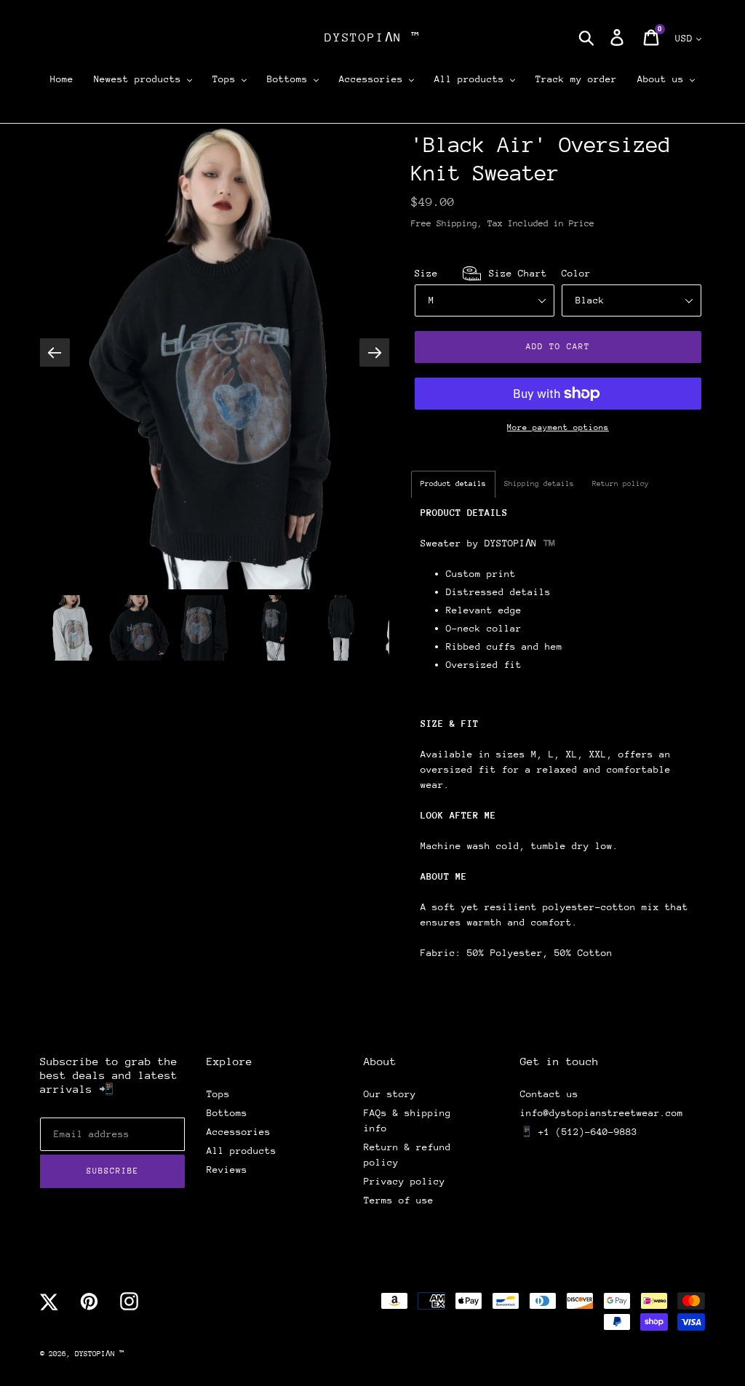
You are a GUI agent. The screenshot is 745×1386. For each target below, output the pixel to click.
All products (241, 1150)
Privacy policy (404, 1181)
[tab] (453, 484)
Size (481, 273)
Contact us (549, 1093)
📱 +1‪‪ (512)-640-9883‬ (578, 1131)
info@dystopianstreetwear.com (601, 1112)
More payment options (558, 427)
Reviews (227, 1169)
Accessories (239, 1131)
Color (576, 273)
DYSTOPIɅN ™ (372, 37)
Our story (390, 1093)
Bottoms (227, 1112)
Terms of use (399, 1200)
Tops (218, 1093)
